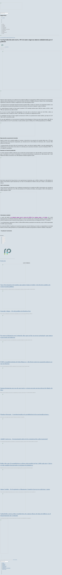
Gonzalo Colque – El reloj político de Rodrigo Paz (15, 311)
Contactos (4, 28)
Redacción (3, 261)
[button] (8, 13)
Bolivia (3, 31)
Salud (3, 33)
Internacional (4, 32)
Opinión (3, 17)
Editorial (3, 25)
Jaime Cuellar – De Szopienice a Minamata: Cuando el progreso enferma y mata (25, 489)
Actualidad (2, 37)
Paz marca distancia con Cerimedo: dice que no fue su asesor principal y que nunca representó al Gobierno (26, 336)
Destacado (10, 37)
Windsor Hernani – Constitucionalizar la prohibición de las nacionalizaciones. (24, 414)
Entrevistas (4, 27)
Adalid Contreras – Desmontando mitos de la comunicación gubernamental (24, 439)
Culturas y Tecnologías (6, 29)
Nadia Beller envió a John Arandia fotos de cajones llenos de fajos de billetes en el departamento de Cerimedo (25, 515)
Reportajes (4, 30)
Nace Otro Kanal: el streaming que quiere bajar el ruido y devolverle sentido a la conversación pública (25, 286)
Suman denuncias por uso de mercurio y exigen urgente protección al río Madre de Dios (26, 389)
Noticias (13, 37)
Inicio (3, 24)
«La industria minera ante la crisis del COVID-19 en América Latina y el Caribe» (28, 217)
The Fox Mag (15, 559)
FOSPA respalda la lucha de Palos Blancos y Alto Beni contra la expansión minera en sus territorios (26, 363)
